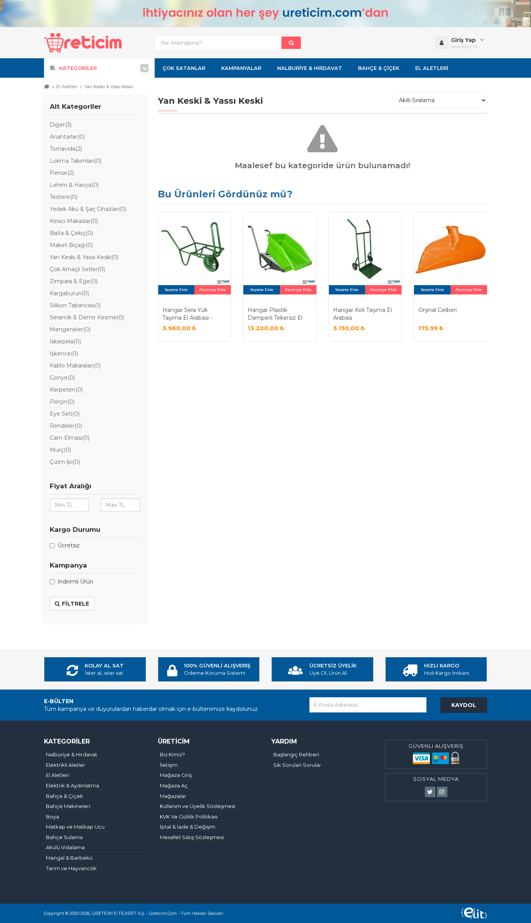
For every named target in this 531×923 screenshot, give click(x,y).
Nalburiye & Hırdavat (71, 754)
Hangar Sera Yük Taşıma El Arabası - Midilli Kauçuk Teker (188, 318)
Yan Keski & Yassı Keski (108, 86)
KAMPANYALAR (241, 68)
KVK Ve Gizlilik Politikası (189, 816)
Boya (52, 816)
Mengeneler (70, 329)
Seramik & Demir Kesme (87, 317)
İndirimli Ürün (75, 581)
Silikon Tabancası (75, 305)
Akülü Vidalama (65, 847)
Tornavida (66, 148)
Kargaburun (69, 293)
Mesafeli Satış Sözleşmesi (192, 837)
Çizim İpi (65, 461)
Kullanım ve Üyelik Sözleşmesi (197, 806)
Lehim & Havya (74, 184)
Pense (62, 172)
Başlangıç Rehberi (296, 754)
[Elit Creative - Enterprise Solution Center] (474, 913)
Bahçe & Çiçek (64, 796)
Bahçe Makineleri (68, 806)
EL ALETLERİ (431, 68)
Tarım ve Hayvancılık (71, 868)
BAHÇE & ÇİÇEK (378, 68)
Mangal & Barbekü (69, 858)
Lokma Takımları (75, 160)
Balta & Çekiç (71, 233)
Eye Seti (65, 413)
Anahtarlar (67, 136)
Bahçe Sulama (64, 837)
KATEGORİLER (78, 68)
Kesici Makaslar (74, 221)
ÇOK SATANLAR (183, 68)
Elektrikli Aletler (65, 765)
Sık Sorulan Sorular (297, 765)
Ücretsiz (69, 545)
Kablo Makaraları (75, 365)
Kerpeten (66, 389)
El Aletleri (66, 86)
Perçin (62, 401)
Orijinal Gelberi (437, 310)
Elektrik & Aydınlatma (72, 785)
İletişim (169, 765)
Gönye (62, 377)
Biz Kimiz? (172, 754)
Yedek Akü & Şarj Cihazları (88, 208)
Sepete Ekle (176, 289)
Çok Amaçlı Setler (77, 269)
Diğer (61, 124)
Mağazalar (173, 796)
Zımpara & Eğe (74, 281)
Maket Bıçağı (71, 245)
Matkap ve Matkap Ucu (75, 827)
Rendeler (66, 425)
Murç (60, 449)
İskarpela (65, 341)
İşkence (64, 353)
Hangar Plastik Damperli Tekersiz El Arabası (275, 318)
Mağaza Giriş (176, 775)
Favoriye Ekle (212, 289)
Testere (63, 196)
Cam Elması (69, 437)
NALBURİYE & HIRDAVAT (309, 68)
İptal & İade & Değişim (187, 827)
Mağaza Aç (174, 785)
